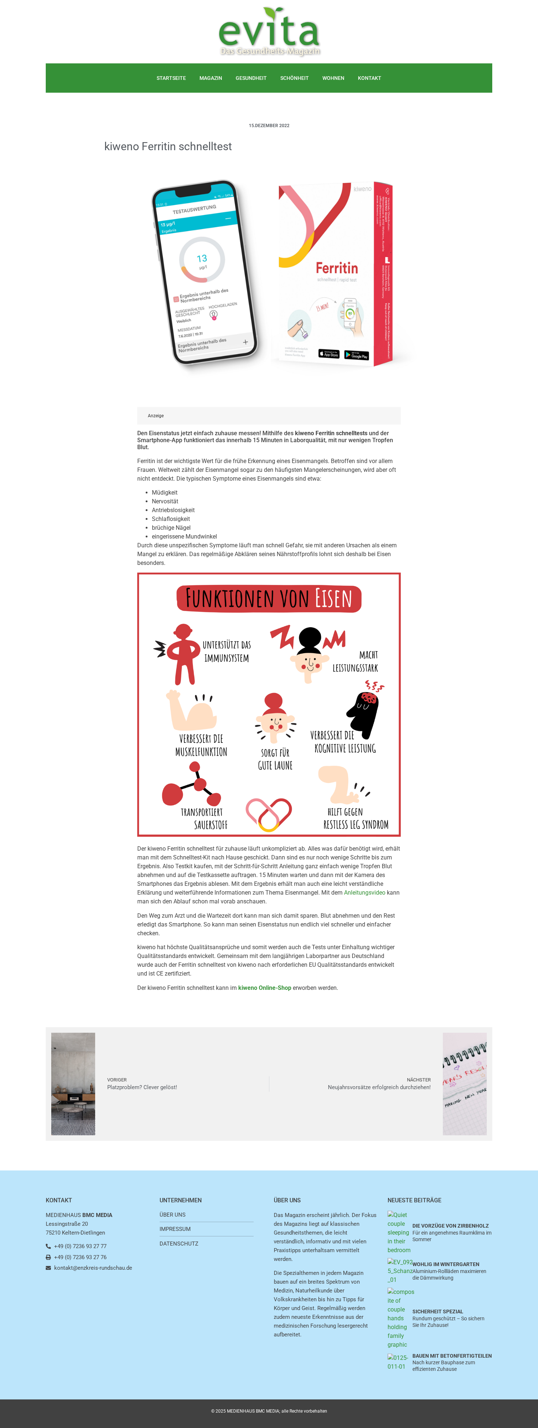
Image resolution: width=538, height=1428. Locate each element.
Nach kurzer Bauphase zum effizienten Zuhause (452, 1362)
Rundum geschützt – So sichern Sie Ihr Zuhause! (448, 1318)
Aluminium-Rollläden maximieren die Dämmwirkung (449, 1270)
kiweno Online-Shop (264, 987)
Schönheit (294, 78)
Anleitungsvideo (364, 892)
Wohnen (333, 78)
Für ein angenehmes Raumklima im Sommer (452, 1232)
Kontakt (369, 78)
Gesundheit (251, 78)
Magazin (210, 78)
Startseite (171, 78)
